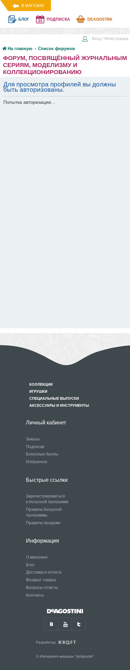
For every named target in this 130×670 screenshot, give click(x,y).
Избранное (36, 461)
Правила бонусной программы (44, 512)
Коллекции (41, 384)
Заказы (33, 439)
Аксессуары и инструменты (59, 405)
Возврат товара (41, 580)
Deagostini (99, 19)
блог (23, 19)
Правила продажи (43, 523)
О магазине (37, 557)
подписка (58, 19)
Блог (30, 565)
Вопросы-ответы (42, 587)
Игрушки (38, 391)
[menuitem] (105, 39)
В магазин (32, 5)
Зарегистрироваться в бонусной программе (47, 499)
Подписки (35, 446)
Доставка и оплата (43, 572)
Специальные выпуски (54, 398)
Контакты (35, 595)
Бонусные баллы (42, 454)
